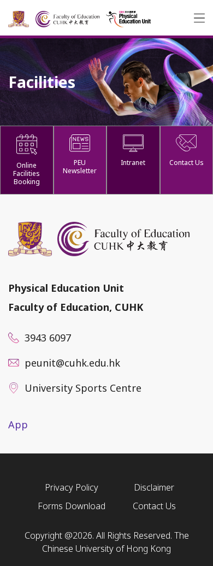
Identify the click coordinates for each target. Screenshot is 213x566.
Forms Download (71, 506)
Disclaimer (154, 487)
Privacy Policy (71, 487)
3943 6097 (48, 337)
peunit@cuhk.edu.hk (72, 362)
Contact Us (154, 506)
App (18, 424)
